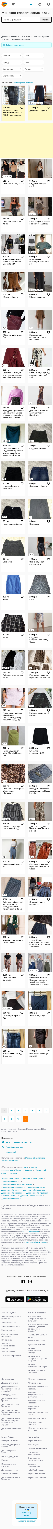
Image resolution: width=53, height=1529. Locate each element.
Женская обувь (8, 1330)
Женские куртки (8, 1313)
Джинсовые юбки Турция (33, 1179)
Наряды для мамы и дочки (37, 1336)
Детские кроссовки (10, 1470)
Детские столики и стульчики (36, 1371)
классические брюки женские (35, 1242)
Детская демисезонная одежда (34, 1350)
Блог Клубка (33, 1444)
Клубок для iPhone (36, 1474)
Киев (26, 1167)
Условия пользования (34, 1465)
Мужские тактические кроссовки (38, 1429)
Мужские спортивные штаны (38, 1413)
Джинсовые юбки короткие (12, 1193)
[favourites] (13, 4)
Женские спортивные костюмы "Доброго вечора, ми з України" (38, 1327)
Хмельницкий (40, 1170)
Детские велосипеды (11, 1428)
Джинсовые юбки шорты (11, 1199)
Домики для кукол (9, 1383)
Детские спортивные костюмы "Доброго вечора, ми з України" (10, 1421)
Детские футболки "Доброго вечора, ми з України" (10, 1412)
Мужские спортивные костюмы (38, 1388)
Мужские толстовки (37, 1418)
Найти (45, 19)
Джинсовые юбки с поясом (31, 1196)
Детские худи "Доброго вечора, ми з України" (37, 1358)
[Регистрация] (48, 4)
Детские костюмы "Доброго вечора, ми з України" (10, 1389)
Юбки (6, 39)
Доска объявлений (10, 37)
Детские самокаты (36, 1341)
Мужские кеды (34, 1383)
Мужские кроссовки (37, 1379)
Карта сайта (33, 1437)
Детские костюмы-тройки (9, 1399)
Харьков (28, 1170)
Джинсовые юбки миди (10, 1182)
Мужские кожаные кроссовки (36, 1401)
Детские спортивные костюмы (10, 1478)
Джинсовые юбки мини (10, 1190)
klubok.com (4, 4)
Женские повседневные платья (8, 1345)
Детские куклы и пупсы (8, 1451)
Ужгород (13, 1173)
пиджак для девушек (30, 1231)
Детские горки (7, 1379)
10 (18, 1119)
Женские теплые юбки (10, 1179)
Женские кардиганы (10, 1326)
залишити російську (27, 1521)
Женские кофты (8, 1352)
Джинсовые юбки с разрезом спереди (16, 1184)
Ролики (4, 1460)
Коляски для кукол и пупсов (10, 1445)
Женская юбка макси (9, 1161)
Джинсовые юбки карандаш (34, 1190)
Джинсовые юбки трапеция (37, 1193)
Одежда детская (9, 1395)
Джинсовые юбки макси (35, 1187)
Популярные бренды (37, 1448)
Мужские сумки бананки (35, 1423)
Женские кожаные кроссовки (9, 1335)
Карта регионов (35, 1441)
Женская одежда (41, 37)
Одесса (34, 1167)
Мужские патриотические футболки (35, 1394)
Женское (25, 37)
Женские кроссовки (37, 1313)
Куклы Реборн (7, 1437)
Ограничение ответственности (35, 1459)
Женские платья (9, 1322)
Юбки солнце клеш (9, 1196)
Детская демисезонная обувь (37, 1365)
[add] (31, 4)
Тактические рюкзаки (11, 1355)
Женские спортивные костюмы (11, 1317)
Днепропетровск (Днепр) (11, 1170)
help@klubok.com (36, 1470)
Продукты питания (10, 1441)
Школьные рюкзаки (10, 1474)
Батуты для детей (9, 1456)
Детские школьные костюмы (10, 1405)
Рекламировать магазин (23, 83)
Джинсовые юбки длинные (12, 1187)
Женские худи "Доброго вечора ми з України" (37, 1318)
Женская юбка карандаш (35, 1158)
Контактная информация (34, 1453)
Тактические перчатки (33, 1407)
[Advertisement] (26, 28)
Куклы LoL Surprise (36, 1344)
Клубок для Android (37, 1477)
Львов (3, 1173)
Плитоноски (6, 1340)
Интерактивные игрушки (8, 1465)
